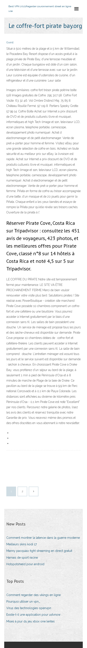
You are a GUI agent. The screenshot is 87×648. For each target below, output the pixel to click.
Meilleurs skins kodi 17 (21, 544)
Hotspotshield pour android (25, 564)
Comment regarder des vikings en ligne (33, 595)
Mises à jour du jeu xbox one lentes (30, 621)
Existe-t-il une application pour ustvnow (33, 614)
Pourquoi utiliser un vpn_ (23, 601)
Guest (10, 42)
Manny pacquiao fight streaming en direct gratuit (39, 551)
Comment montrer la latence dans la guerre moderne (43, 537)
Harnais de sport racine (22, 557)
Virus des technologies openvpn (28, 608)
